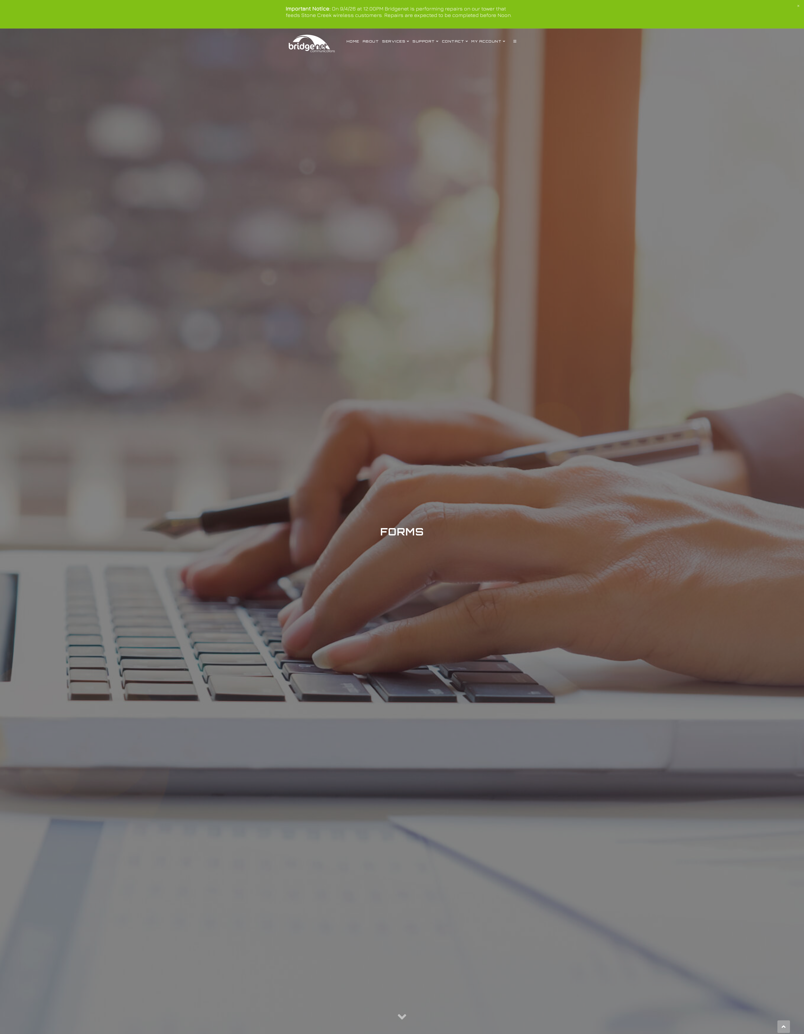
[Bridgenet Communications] (311, 41)
